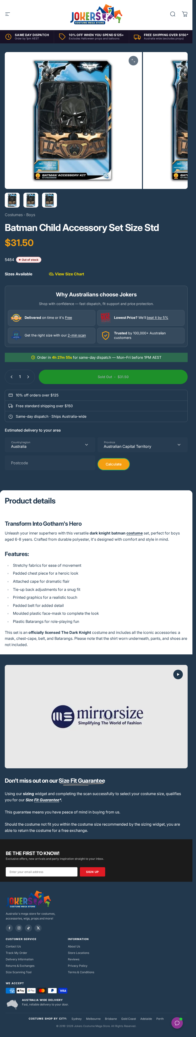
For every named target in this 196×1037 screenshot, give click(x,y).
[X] (38, 928)
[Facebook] (9, 928)
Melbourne (93, 1019)
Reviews (73, 959)
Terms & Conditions (81, 972)
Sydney (76, 1019)
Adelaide (146, 1019)
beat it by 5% (157, 317)
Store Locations (78, 953)
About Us (74, 946)
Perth (160, 1019)
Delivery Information (19, 959)
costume (134, 533)
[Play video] (96, 716)
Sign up (92, 872)
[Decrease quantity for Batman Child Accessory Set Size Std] (10, 377)
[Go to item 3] (49, 200)
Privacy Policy (77, 966)
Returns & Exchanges (20, 966)
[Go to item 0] (12, 200)
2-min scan (77, 335)
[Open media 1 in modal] (133, 60)
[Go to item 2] (30, 200)
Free (68, 317)
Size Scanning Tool (19, 972)
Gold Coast (128, 1019)
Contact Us (13, 946)
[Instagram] (18, 928)
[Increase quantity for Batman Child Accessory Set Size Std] (29, 377)
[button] (178, 674)
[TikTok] (28, 928)
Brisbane (111, 1019)
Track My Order (16, 953)
